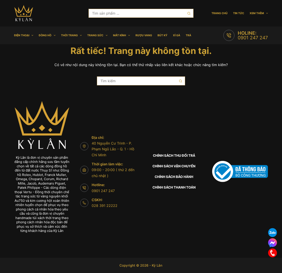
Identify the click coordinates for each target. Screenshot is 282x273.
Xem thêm (257, 13)
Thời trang (69, 35)
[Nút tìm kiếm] (189, 13)
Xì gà (176, 35)
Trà (188, 35)
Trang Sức (95, 35)
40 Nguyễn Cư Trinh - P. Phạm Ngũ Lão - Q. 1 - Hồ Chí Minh (113, 149)
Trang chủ (220, 13)
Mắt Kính (119, 35)
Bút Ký (162, 35)
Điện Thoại (21, 35)
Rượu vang (143, 35)
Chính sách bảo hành (174, 177)
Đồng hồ (45, 35)
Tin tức (238, 13)
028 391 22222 (104, 205)
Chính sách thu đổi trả (174, 155)
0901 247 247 (253, 37)
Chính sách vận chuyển (173, 166)
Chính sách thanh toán (174, 187)
